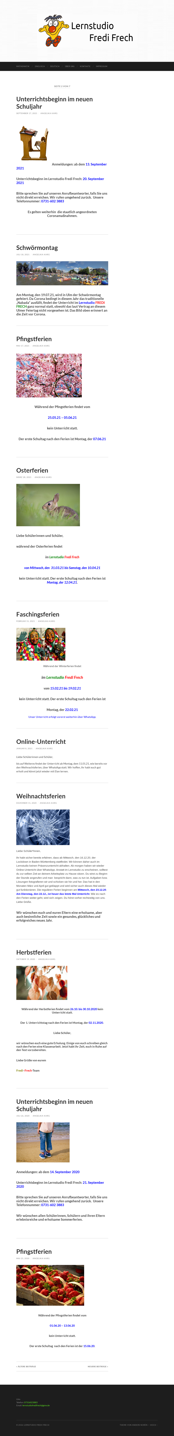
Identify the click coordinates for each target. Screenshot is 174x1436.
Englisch (40, 66)
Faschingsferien (37, 614)
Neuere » (98, 1366)
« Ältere (26, 1366)
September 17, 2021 (26, 113)
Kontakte (85, 66)
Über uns (69, 66)
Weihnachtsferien (41, 796)
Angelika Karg (49, 113)
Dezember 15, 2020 (26, 803)
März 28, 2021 (23, 477)
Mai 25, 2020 (22, 1258)
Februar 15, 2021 (25, 621)
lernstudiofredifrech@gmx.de (36, 1405)
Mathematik (22, 66)
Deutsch (55, 66)
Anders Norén (139, 1425)
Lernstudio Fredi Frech (36, 1425)
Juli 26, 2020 (22, 1116)
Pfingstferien (34, 339)
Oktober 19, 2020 (25, 959)
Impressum (101, 66)
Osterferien (32, 470)
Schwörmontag (37, 247)
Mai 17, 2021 (22, 346)
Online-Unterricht (41, 741)
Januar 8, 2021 (24, 748)
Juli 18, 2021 (22, 254)
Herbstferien (34, 952)
